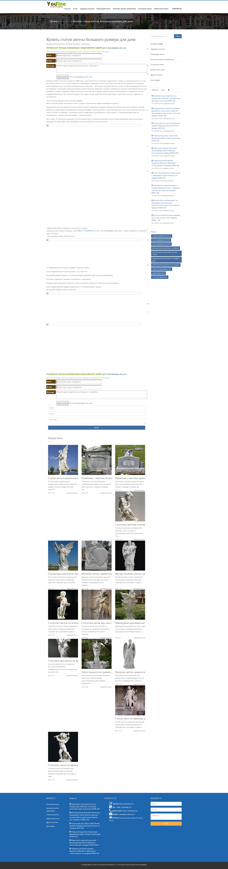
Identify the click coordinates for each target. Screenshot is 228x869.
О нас (75, 9)
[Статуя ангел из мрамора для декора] (130, 701)
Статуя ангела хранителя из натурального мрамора (76, 478)
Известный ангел (161, 9)
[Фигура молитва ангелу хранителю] (130, 556)
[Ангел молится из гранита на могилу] (97, 655)
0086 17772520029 (84, 231)
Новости (65, 21)
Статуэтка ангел (145, 9)
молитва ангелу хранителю (124, 9)
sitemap (144, 865)
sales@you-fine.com (113, 231)
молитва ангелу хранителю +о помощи (165, 248)
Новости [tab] (155, 90)
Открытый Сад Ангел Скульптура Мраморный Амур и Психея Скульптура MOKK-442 (166, 138)
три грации (155, 80)
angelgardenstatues (72, 493)
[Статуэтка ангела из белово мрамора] (63, 605)
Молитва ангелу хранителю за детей (102, 573)
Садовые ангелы (87, 9)
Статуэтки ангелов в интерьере (132, 524)
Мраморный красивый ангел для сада (136, 622)
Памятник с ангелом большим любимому (105, 478)
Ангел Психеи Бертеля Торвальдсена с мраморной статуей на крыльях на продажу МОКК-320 (166, 175)
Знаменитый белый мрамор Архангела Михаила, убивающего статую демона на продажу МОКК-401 (165, 163)
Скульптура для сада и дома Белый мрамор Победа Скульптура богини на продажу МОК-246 (166, 125)
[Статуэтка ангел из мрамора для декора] (63, 748)
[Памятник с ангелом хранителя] (130, 461)
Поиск (178, 36)
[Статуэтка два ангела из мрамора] (63, 649)
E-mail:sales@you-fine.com (116, 48)
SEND (96, 428)
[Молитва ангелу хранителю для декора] (130, 655)
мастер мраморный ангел (161, 240)
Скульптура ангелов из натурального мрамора (74, 573)
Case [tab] (163, 90)
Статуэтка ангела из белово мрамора (68, 622)
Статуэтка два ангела (159, 277)
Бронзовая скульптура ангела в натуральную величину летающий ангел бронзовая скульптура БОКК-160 (166, 98)
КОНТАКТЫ (177, 9)
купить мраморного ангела (161, 244)
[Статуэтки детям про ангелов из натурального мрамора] (97, 605)
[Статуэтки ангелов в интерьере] (130, 507)
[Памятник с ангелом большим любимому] (97, 461)
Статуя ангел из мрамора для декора (135, 718)
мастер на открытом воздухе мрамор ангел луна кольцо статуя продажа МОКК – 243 (166, 217)
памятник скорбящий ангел (161, 269)
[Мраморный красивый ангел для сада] (130, 605)
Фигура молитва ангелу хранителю (135, 573)
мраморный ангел (158, 273)
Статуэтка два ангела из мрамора (66, 660)
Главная (67, 9)
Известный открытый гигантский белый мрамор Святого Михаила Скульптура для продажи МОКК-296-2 (165, 150)
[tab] (169, 89)
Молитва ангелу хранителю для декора (137, 672)
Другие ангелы (157, 75)
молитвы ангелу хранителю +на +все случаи (164, 253)
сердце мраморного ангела (161, 236)
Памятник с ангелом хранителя (132, 478)
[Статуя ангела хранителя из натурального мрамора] (63, 461)
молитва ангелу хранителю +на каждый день (165, 260)
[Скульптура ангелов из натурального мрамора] (63, 556)
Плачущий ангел (103, 9)
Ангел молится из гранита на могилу (102, 672)
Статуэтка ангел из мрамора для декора (70, 765)
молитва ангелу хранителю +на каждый (165, 265)
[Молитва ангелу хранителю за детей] (97, 556)
